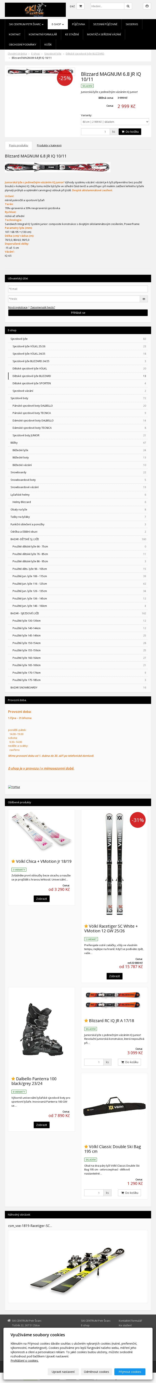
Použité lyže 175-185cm (79, 680)
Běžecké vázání (79, 465)
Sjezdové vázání (79, 391)
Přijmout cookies (130, 1372)
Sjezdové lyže (52, 53)
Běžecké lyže (79, 450)
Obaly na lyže (78, 509)
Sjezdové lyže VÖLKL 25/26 (79, 346)
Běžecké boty (79, 457)
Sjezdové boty (78, 398)
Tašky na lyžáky (78, 517)
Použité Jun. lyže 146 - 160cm (79, 606)
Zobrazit (41, 899)
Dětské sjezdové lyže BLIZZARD (85, 53)
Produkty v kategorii (49, 145)
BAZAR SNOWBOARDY (78, 687)
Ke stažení (72, 34)
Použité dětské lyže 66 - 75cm (79, 546)
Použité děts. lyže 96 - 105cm (79, 569)
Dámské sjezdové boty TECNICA (79, 428)
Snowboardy (78, 472)
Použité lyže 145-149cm (79, 635)
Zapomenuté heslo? (42, 307)
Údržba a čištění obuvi (78, 531)
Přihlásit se (78, 313)
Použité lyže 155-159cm (79, 650)
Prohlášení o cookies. (25, 1360)
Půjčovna (78, 24)
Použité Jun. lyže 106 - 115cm (79, 576)
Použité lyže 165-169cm (79, 665)
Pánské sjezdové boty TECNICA (79, 413)
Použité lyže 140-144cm (79, 628)
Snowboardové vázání (78, 487)
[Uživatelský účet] (147, 6)
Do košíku (132, 132)
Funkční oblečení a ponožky (78, 524)
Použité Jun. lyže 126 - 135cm (79, 591)
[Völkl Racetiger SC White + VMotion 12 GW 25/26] (114, 864)
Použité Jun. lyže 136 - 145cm (79, 598)
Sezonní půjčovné (105, 24)
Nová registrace (18, 307)
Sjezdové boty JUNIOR (79, 435)
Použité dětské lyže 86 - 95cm (79, 561)
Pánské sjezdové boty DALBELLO (79, 405)
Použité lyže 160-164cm (79, 658)
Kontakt (15, 34)
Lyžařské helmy (78, 494)
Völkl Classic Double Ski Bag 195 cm (112, 1149)
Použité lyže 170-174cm (79, 672)
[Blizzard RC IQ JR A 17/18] (114, 1000)
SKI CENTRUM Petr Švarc (25, 24)
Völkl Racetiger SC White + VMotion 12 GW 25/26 (111, 928)
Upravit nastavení (63, 1372)
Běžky (78, 442)
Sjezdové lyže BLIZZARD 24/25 (79, 361)
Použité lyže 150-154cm (79, 643)
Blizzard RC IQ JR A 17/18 (111, 1020)
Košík (48, 44)
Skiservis (132, 24)
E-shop (57, 24)
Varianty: (86, 115)
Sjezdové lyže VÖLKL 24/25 (79, 353)
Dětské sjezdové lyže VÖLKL (79, 368)
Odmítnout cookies (96, 1372)
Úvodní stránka (17, 53)
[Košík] (80, 6)
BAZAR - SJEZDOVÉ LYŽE (78, 613)
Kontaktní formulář (43, 34)
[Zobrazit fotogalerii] (78, 1266)
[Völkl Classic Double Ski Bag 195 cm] (114, 1106)
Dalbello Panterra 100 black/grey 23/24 (33, 1081)
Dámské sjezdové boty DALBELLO (79, 420)
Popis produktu (18, 145)
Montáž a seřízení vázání (104, 34)
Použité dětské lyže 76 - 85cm (79, 554)
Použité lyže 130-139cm (79, 620)
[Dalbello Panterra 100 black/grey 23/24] (42, 1029)
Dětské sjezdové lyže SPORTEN (79, 383)
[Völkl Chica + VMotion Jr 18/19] (42, 832)
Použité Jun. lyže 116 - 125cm (79, 583)
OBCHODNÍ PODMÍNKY (22, 44)
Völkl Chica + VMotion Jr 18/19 (44, 861)
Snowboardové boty (78, 480)
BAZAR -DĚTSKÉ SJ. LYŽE (78, 539)
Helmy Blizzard (79, 502)
